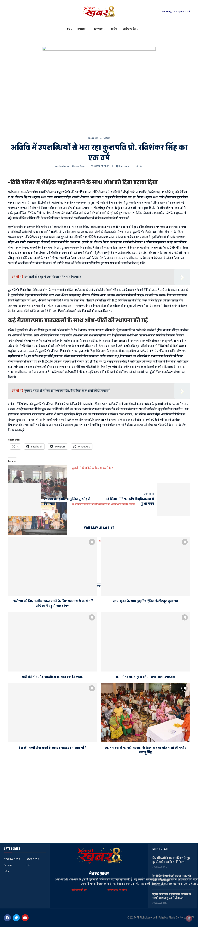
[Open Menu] (10, 29)
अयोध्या (81, 29)
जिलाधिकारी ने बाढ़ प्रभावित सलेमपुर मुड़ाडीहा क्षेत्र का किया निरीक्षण (171, 860)
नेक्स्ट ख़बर (99, 873)
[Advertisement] (99, 806)
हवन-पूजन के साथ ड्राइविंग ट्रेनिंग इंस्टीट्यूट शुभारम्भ (145, 601)
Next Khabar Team (76, 166)
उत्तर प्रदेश (98, 29)
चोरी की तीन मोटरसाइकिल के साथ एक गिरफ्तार (53, 677)
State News (33, 858)
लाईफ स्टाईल (129, 29)
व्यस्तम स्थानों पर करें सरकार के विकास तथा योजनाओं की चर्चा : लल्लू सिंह (145, 750)
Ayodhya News (12, 858)
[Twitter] (16, 917)
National (8, 865)
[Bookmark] (92, 542)
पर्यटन (6, 871)
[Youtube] (25, 917)
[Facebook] (7, 917)
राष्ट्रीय (114, 29)
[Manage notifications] (189, 918)
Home (69, 29)
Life (28, 865)
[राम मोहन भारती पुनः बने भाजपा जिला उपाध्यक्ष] (145, 641)
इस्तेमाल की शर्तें (80, 890)
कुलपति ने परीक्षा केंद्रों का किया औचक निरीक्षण (92, 468)
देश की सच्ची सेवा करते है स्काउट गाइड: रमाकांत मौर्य (52, 747)
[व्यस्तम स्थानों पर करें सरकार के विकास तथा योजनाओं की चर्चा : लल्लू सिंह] (145, 712)
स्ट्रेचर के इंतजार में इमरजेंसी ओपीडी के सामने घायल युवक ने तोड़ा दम (171, 896)
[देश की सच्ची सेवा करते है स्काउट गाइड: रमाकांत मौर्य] (52, 712)
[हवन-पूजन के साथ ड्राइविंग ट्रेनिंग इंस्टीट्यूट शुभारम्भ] (145, 566)
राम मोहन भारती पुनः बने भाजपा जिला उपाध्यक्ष (145, 677)
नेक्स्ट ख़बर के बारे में (117, 890)
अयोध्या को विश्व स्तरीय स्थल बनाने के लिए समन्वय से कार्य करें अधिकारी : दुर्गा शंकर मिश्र (53, 603)
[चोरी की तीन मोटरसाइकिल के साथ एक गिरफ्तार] (52, 641)
